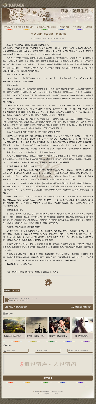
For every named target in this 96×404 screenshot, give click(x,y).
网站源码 (42, 27)
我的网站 (88, 27)
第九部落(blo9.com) (40, 391)
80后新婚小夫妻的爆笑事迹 (81, 307)
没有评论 (55, 38)
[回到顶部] (93, 396)
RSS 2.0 (18, 300)
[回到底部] (93, 401)
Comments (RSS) (53, 393)
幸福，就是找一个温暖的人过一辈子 (42, 336)
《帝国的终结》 (83, 336)
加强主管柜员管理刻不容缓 (15, 336)
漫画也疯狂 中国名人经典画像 (16, 307)
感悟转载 (47, 38)
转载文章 (52, 27)
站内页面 (65, 27)
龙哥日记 (29, 27)
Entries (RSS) (43, 393)
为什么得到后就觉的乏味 (60, 336)
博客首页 (8, 27)
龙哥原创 (19, 27)
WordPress (57, 391)
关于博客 (78, 27)
